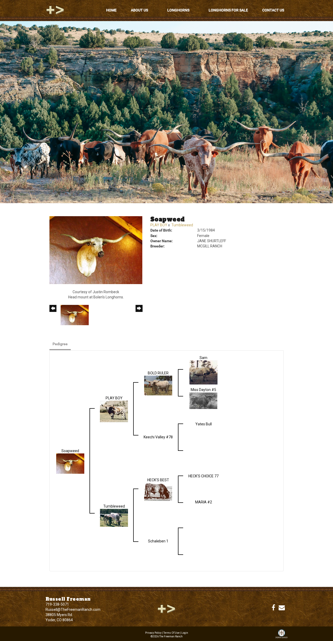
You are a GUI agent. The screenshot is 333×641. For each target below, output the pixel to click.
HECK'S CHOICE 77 (203, 476)
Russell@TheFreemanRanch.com (73, 609)
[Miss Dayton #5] (203, 400)
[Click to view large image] (95, 250)
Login (184, 632)
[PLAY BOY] (114, 411)
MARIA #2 (203, 502)
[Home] (166, 608)
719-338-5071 (57, 604)
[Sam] (203, 372)
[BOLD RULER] (158, 385)
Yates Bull (203, 424)
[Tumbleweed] (114, 517)
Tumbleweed (182, 225)
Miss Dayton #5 (203, 390)
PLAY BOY (158, 225)
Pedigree (60, 344)
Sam (203, 358)
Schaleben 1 (158, 541)
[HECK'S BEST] (158, 491)
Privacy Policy (153, 632)
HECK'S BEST (158, 480)
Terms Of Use (171, 632)
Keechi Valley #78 (158, 437)
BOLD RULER (158, 373)
